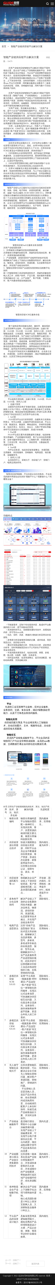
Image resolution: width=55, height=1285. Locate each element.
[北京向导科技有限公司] (11, 3)
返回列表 (35, 1264)
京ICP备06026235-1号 (33, 1282)
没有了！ (17, 1260)
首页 (4, 46)
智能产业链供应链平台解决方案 (26, 46)
